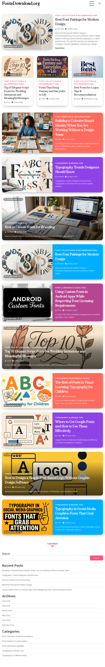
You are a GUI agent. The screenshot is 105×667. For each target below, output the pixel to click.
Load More (52, 543)
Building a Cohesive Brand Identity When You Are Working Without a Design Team (35, 570)
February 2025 (8, 625)
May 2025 (6, 615)
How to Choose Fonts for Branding (30, 227)
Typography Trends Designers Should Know (20, 575)
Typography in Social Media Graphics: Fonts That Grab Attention (75, 513)
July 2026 (6, 601)
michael (60, 29)
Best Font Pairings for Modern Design (17, 585)
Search (6, 554)
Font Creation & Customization (72, 117)
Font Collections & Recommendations (76, 15)
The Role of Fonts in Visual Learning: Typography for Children (74, 387)
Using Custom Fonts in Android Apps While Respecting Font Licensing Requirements (37, 590)
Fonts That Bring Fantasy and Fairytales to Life (52, 91)
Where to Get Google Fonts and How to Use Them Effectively (74, 426)
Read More (59, 48)
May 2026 (6, 606)
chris (59, 310)
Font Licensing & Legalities (70, 288)
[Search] (99, 4)
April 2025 (6, 620)
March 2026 (7, 610)
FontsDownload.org (21, 3)
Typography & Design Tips (69, 163)
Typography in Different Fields (72, 378)
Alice (8, 102)
